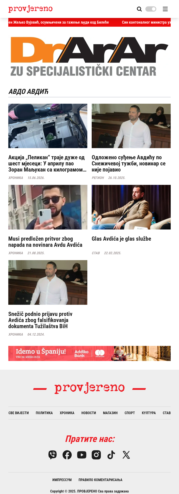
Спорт (130, 413)
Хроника (67, 413)
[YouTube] (81, 455)
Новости (88, 413)
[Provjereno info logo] (30, 9)
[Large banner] (89, 353)
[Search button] (139, 9)
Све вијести (19, 413)
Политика (44, 413)
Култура (149, 413)
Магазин (110, 413)
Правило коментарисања (100, 480)
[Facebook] (67, 454)
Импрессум (62, 480)
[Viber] (52, 454)
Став (167, 413)
